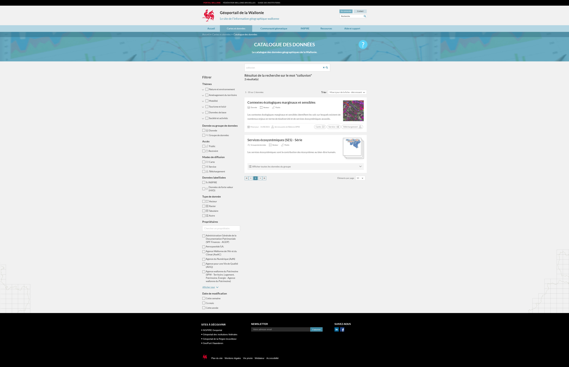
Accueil (211, 28)
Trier (324, 92)
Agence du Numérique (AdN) (220, 259)
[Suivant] (260, 178)
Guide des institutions (269, 3)
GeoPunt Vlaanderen (213, 343)
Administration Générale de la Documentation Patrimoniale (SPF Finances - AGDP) (221, 238)
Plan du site (217, 358)
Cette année (212, 308)
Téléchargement (217, 171)
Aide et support (352, 28)
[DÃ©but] (246, 178)
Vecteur (213, 201)
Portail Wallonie (212, 3)
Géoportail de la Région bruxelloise (219, 339)
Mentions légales (233, 358)
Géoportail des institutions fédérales (220, 334)
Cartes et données (236, 28)
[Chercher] (365, 16)
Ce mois (210, 303)
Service (212, 166)
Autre (212, 215)
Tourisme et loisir (217, 106)
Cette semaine (213, 298)
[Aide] (363, 44)
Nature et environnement (222, 89)
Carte (212, 162)
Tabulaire (213, 211)
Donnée (213, 130)
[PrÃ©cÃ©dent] (251, 178)
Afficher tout (208, 287)
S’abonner (316, 330)
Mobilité (213, 100)
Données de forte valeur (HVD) (221, 189)
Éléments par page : (346, 178)
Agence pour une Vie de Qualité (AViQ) (222, 265)
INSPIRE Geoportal (212, 330)
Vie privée (248, 358)
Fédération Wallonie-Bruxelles (239, 3)
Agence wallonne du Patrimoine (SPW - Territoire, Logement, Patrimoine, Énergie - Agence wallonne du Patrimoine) (222, 276)
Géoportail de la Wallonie (242, 13)
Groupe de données (219, 135)
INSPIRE (305, 28)
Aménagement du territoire (223, 95)
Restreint (213, 151)
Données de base (217, 112)
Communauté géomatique (273, 28)
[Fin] (264, 178)
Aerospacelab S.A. (215, 246)
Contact (360, 11)
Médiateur (259, 358)
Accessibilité (272, 358)
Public (212, 146)
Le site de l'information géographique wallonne (249, 18)
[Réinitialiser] (325, 68)
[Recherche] (328, 68)
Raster (212, 206)
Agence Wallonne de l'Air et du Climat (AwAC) (221, 253)
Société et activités (218, 118)
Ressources (326, 28)
